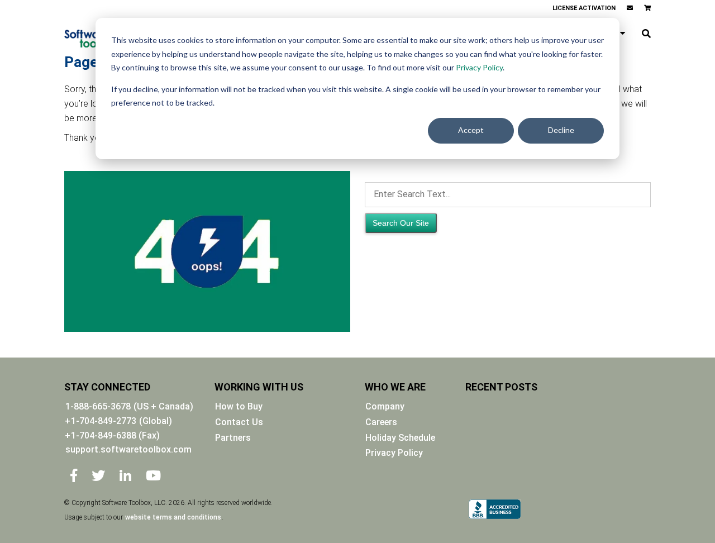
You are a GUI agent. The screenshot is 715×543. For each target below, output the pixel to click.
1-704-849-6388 (115, 435)
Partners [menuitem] (233, 437)
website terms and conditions (173, 517)
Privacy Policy (479, 67)
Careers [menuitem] (381, 422)
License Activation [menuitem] (584, 8)
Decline (561, 130)
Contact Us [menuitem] (239, 422)
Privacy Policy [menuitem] (394, 452)
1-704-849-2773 (103, 421)
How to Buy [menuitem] (239, 406)
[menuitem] (629, 8)
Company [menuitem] (384, 406)
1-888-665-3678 (98, 406)
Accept (471, 130)
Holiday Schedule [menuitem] (400, 437)
